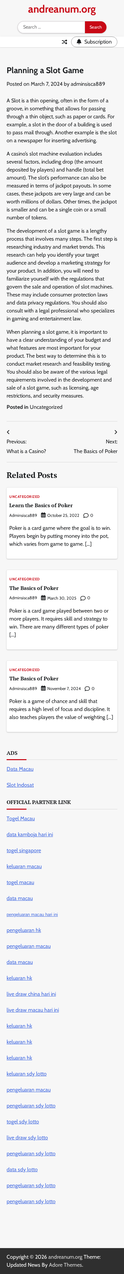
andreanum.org (62, 9)
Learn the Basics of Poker (41, 505)
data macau (20, 962)
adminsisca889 (88, 84)
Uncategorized (46, 407)
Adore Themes (65, 1265)
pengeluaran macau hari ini (32, 914)
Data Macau (20, 769)
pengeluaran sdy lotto (31, 1201)
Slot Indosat (20, 785)
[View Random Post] (64, 42)
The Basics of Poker (34, 588)
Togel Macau (21, 818)
